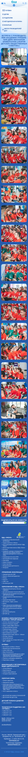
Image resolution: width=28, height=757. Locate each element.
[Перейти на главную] (14, 2)
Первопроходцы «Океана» (10, 629)
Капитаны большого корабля (10, 623)
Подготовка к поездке (8, 660)
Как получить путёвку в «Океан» (11, 646)
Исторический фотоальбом (10, 627)
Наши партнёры (7, 564)
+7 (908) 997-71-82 (6, 713)
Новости (5, 579)
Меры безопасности (8, 652)
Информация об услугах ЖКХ (11, 556)
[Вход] (25, 3)
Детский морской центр (9, 611)
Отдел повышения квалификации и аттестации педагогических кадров (12, 606)
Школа (4, 603)
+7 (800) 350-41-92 (6, 711)
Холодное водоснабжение (10, 673)
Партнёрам (6, 560)
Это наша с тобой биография (10, 631)
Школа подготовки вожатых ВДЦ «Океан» (14, 547)
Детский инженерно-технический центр (13, 592)
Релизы (5, 578)
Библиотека (6, 610)
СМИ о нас (6, 581)
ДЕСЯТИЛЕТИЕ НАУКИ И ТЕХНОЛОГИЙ (14, 695)
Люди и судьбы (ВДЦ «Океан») (11, 625)
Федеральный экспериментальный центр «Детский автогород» (14, 594)
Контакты (5, 549)
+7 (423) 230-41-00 (5, 3)
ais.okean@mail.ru (6, 724)
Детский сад (6, 613)
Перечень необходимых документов (12, 658)
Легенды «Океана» (8, 636)
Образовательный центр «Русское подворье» (12, 589)
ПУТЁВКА (8, 10)
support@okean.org (14, 744)
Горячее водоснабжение (9, 672)
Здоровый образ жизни (9, 599)
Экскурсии (5, 567)
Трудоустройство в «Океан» (10, 542)
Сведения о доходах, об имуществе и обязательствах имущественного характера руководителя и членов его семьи (13, 553)
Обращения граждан (8, 682)
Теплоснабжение (7, 668)
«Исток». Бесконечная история (11, 622)
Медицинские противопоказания (11, 648)
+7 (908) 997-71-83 (6, 715)
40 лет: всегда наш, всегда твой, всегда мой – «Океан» (13, 640)
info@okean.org (2, 3)
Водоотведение (7, 670)
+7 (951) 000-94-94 (6, 703)
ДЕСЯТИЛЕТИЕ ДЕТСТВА (10, 697)
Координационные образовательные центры (12, 597)
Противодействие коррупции (10, 558)
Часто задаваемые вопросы (10, 691)
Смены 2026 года (7, 650)
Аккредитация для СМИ (9, 574)
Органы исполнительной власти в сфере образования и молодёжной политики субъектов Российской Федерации (13, 655)
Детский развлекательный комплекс (12, 608)
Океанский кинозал (8, 638)
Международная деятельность (11, 565)
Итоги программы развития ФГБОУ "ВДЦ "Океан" (14, 545)
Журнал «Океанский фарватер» (11, 576)
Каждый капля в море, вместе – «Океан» (14, 634)
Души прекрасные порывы (10, 632)
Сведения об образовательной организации (11, 540)
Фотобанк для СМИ (8, 583)
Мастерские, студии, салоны (10, 601)
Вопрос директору (8, 680)
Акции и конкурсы (7, 562)
